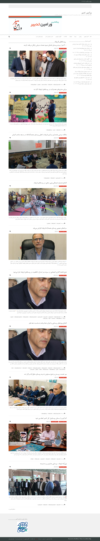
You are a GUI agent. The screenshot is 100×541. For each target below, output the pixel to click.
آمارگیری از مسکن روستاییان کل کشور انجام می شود (51, 418)
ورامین (80, 36)
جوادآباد (32, 458)
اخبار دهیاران (51, 316)
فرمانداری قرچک (33, 84)
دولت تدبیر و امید (62, 369)
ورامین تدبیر (32, 369)
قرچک (70, 36)
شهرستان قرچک (45, 369)
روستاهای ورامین (55, 421)
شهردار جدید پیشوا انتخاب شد (84, 52)
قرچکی (37, 369)
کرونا (49, 318)
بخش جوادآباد (37, 458)
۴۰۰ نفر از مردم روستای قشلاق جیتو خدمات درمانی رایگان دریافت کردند (45, 45)
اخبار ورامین (42, 458)
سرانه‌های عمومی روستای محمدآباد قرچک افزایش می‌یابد (50, 228)
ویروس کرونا (45, 318)
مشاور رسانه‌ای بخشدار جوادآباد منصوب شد (82, 54)
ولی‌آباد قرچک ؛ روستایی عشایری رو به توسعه (53, 464)
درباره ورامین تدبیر (39, 36)
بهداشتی (39, 84)
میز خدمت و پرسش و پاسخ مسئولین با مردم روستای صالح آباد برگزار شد (45, 374)
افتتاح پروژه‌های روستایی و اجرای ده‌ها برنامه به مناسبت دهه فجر (48, 323)
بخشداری (48, 223)
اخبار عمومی (86, 36)
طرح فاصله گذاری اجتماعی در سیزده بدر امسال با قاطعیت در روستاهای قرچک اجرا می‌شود (40, 272)
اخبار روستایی (58, 178)
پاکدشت (65, 36)
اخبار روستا (58, 223)
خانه (90, 36)
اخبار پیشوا (58, 458)
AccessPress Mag (87, 539)
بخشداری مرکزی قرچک (18, 316)
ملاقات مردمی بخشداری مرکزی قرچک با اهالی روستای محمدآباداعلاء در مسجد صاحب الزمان (39, 135)
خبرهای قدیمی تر (12, 509)
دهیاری (12, 316)
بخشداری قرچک (46, 178)
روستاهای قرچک (63, 48)
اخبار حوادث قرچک (57, 316)
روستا (64, 318)
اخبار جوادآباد (53, 458)
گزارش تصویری (58, 36)
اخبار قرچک (50, 84)
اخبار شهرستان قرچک (57, 84)
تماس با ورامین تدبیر (49, 36)
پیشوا (75, 36)
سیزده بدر (53, 318)
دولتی (57, 369)
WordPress (76, 539)
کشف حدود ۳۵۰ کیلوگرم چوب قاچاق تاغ (82, 77)
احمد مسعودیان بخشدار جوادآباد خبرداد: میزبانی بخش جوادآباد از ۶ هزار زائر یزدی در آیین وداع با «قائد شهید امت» (82, 73)
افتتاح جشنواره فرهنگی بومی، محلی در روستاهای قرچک (50, 183)
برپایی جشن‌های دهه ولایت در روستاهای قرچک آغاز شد (50, 89)
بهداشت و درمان (44, 84)
